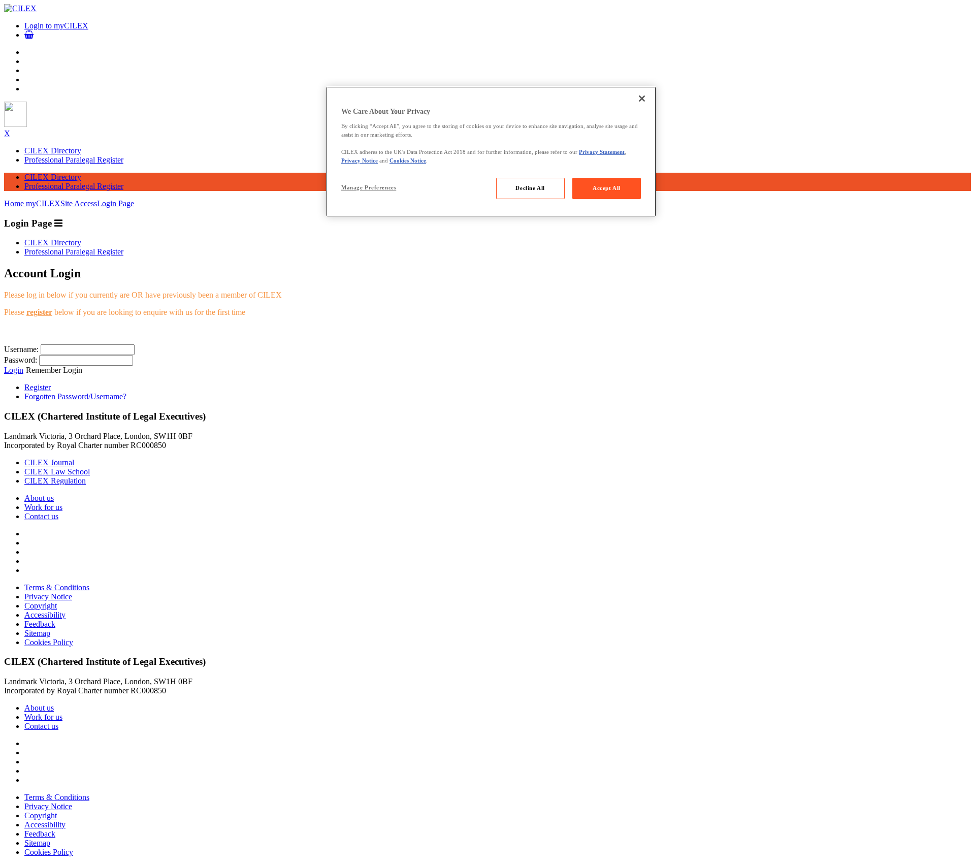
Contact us (41, 516)
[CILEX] (20, 8)
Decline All (529, 188)
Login (13, 370)
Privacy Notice (48, 596)
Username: (21, 349)
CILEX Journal (49, 462)
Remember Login (54, 370)
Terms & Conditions (56, 587)
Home (15, 203)
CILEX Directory (52, 150)
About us (39, 498)
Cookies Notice (407, 160)
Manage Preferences (368, 187)
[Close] (642, 98)
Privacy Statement (602, 152)
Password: (20, 360)
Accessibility (45, 615)
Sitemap (37, 633)
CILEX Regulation (55, 480)
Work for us (43, 507)
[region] (491, 151)
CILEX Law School (57, 471)
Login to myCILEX (56, 25)
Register (37, 387)
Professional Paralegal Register (73, 159)
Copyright (40, 605)
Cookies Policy (48, 642)
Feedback (39, 624)
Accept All (607, 188)
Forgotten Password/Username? (75, 396)
